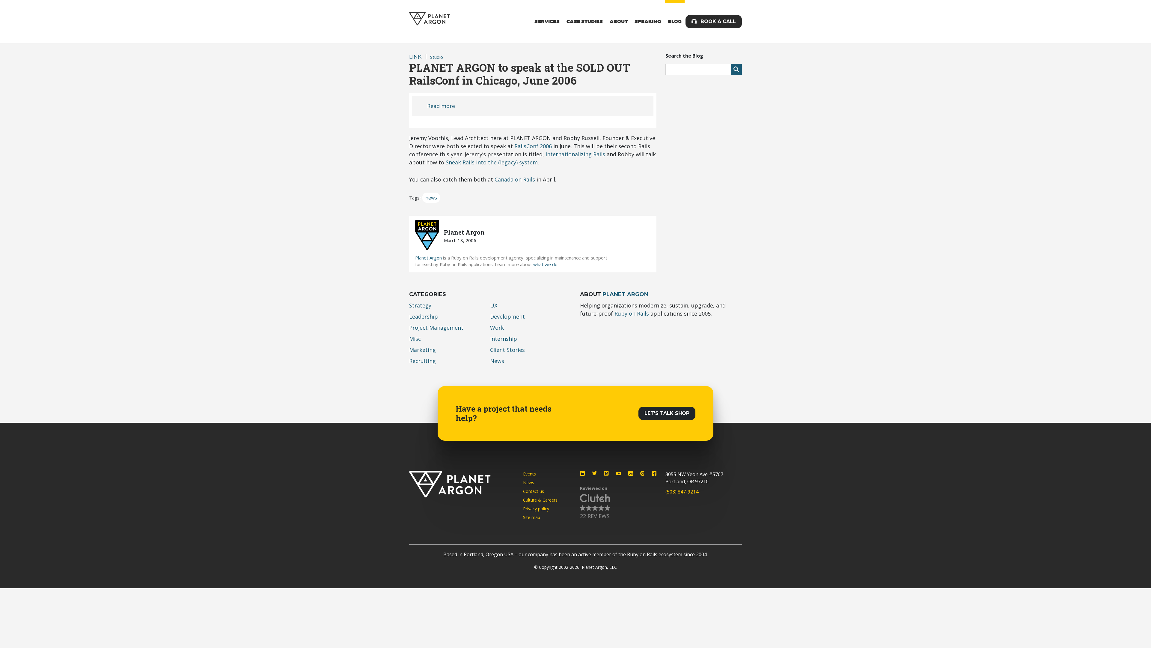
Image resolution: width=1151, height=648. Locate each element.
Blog (675, 21)
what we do (545, 264)
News (497, 360)
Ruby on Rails (631, 313)
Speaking (648, 21)
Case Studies (585, 21)
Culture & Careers (540, 500)
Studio (436, 57)
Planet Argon (428, 258)
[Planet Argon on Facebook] (654, 473)
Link (415, 57)
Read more (441, 106)
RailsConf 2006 (533, 146)
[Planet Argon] (429, 19)
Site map (531, 517)
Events (529, 474)
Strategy (420, 305)
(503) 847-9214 (681, 491)
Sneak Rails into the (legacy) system (492, 162)
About (619, 21)
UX (493, 305)
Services (547, 21)
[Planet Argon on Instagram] (630, 473)
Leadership (423, 316)
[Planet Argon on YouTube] (618, 473)
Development (507, 316)
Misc (415, 338)
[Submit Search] (736, 69)
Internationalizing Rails (575, 154)
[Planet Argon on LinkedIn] (582, 473)
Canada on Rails (515, 179)
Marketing (422, 349)
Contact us (533, 491)
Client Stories (507, 349)
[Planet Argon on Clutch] (642, 473)
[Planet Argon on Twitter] (594, 473)
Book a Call (718, 21)
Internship (503, 338)
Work (497, 327)
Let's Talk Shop (666, 413)
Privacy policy (536, 509)
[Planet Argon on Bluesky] (606, 473)
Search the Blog (684, 55)
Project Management (436, 327)
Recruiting (422, 360)
